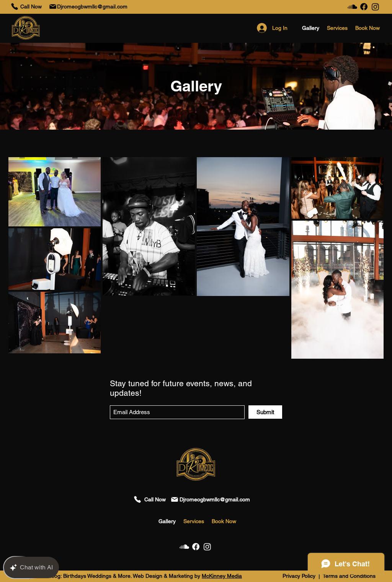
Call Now (31, 6)
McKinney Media (222, 576)
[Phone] (15, 6)
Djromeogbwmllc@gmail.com (92, 6)
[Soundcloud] (352, 6)
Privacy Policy (300, 576)
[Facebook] (364, 6)
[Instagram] (375, 6)
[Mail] (53, 6)
